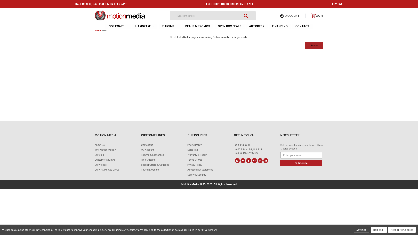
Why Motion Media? (105, 149)
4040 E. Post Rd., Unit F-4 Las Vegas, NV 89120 (248, 151)
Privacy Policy (194, 164)
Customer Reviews (105, 159)
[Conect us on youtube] (254, 160)
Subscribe (301, 163)
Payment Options (150, 169)
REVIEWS (337, 4)
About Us (100, 144)
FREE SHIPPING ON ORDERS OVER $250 (229, 4)
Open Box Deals (229, 26)
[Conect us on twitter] (243, 160)
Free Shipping (148, 159)
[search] (246, 15)
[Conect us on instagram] (237, 160)
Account (292, 15)
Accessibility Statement (200, 169)
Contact (302, 26)
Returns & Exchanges (152, 154)
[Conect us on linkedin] (265, 160)
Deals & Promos (197, 26)
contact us (147, 144)
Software (116, 26)
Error (104, 30)
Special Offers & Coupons (155, 164)
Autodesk (256, 26)
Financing (280, 26)
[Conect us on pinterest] (260, 160)
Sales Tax (192, 149)
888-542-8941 (242, 144)
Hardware (143, 26)
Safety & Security (196, 174)
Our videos (101, 164)
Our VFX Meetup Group (107, 169)
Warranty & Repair (197, 154)
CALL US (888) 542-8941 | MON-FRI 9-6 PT (101, 4)
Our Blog (99, 154)
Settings (361, 230)
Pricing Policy (194, 144)
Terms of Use (194, 159)
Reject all (378, 230)
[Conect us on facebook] (248, 160)
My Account (147, 149)
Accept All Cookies (402, 230)
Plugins (168, 26)
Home (98, 30)
